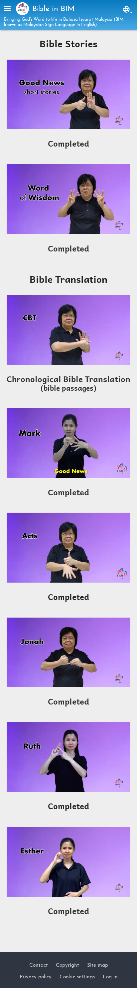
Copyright (67, 965)
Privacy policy (36, 977)
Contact (38, 965)
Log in (110, 977)
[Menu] (11, 9)
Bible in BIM (53, 9)
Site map (97, 965)
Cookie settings (77, 977)
